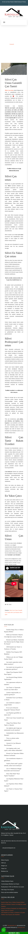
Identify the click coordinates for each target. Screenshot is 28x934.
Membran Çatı (4, 871)
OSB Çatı (3, 862)
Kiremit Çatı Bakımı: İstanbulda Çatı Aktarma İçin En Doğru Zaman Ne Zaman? (14, 642)
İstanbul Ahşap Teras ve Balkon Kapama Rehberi (12, 902)
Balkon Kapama (5, 860)
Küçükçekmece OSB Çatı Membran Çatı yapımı (12, 886)
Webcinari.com (21, 927)
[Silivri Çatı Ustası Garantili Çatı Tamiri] (14, 68)
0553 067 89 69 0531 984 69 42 (8, 841)
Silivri (10, 610)
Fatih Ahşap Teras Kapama (7, 889)
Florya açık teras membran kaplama (9, 892)
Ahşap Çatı (3, 868)
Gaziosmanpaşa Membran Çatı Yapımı (10, 884)
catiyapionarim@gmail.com (8, 847)
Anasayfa (11, 44)
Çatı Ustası (15, 610)
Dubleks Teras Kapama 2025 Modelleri (10, 914)
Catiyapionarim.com (12, 925)
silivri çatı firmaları (14, 612)
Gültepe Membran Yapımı (7, 881)
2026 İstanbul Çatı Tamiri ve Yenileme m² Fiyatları (13, 912)
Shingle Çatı (4, 865)
